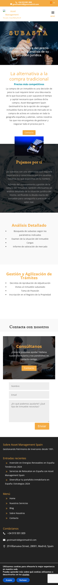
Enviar (42, 426)
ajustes (25, 574)
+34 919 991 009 (25, 2)
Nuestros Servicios (19, 503)
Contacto (29, 132)
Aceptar (9, 580)
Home (12, 498)
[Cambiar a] (52, 3)
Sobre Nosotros (17, 513)
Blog (12, 508)
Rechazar (23, 580)
